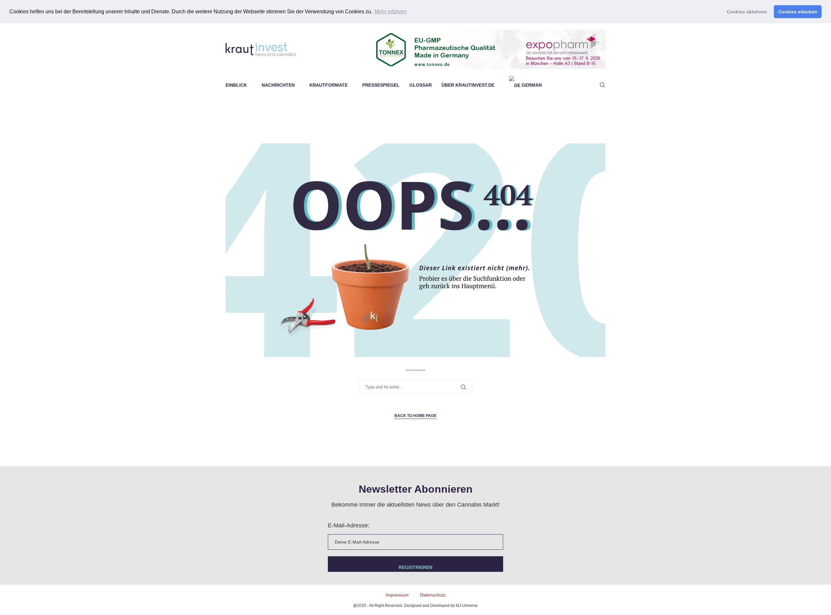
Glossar (420, 85)
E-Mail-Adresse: (348, 525)
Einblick (236, 85)
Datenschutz (433, 594)
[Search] (602, 85)
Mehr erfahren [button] (391, 11)
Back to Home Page (415, 415)
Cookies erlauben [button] (797, 11)
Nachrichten (278, 85)
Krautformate (328, 85)
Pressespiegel (381, 85)
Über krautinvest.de (467, 85)
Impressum (397, 594)
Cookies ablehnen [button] (747, 11)
